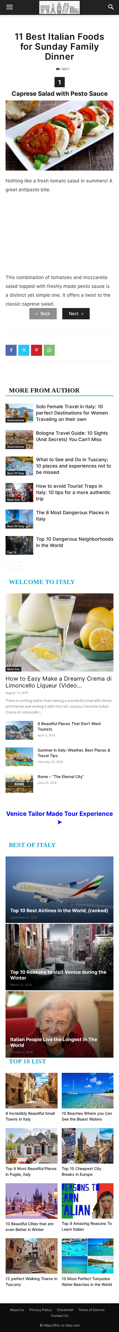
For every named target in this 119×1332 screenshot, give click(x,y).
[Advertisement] (59, 235)
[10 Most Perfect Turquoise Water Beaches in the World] (88, 1255)
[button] (9, 7)
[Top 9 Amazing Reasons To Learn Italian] (88, 1201)
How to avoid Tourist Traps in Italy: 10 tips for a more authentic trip (73, 492)
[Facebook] (11, 350)
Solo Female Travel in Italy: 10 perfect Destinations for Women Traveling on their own (72, 413)
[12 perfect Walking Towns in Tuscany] (32, 1256)
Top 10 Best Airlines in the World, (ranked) (59, 910)
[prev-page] (9, 565)
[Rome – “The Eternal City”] (19, 783)
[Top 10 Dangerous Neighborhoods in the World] (19, 545)
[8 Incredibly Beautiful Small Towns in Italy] (32, 1090)
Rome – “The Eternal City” (61, 776)
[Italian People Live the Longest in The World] (59, 1024)
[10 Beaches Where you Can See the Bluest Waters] (88, 1090)
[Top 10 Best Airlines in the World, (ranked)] (59, 889)
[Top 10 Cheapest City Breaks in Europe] (88, 1146)
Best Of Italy (15, 473)
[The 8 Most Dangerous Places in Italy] (19, 519)
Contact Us (59, 1316)
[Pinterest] (36, 350)
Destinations (15, 420)
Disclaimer (65, 1310)
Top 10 (11, 552)
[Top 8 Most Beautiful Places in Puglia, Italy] (32, 1146)
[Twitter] (23, 350)
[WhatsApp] (49, 350)
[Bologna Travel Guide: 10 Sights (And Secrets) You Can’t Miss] (19, 439)
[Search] (111, 7)
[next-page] (17, 565)
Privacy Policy (40, 1310)
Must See (13, 500)
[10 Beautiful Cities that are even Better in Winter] (32, 1201)
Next (74, 313)
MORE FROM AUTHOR (44, 390)
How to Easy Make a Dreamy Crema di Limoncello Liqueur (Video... (59, 682)
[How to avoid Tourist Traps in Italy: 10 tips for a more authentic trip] (19, 492)
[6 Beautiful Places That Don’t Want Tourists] (19, 730)
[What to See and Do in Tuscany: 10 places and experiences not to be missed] (19, 466)
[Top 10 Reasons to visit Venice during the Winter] (59, 957)
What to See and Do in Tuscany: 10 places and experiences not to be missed (73, 466)
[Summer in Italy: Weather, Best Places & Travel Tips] (19, 756)
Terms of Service (92, 1310)
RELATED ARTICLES (41, 379)
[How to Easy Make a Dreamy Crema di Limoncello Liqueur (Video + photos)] (59, 632)
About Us (17, 1310)
